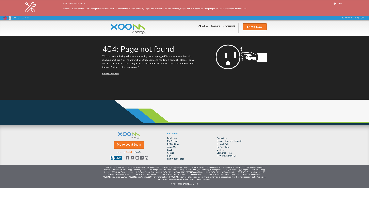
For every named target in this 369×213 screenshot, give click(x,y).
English (129, 152)
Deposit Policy (223, 144)
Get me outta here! (110, 73)
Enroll (255, 27)
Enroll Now (172, 138)
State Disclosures (224, 153)
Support (215, 25)
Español (137, 152)
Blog (169, 156)
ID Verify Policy (223, 147)
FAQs (169, 150)
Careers (170, 153)
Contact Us (222, 138)
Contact (348, 18)
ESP (25, 18)
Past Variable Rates (175, 159)
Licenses (220, 150)
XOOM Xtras (173, 144)
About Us (203, 25)
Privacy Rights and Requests (229, 141)
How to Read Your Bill (226, 156)
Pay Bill (360, 18)
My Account (229, 25)
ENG (16, 18)
